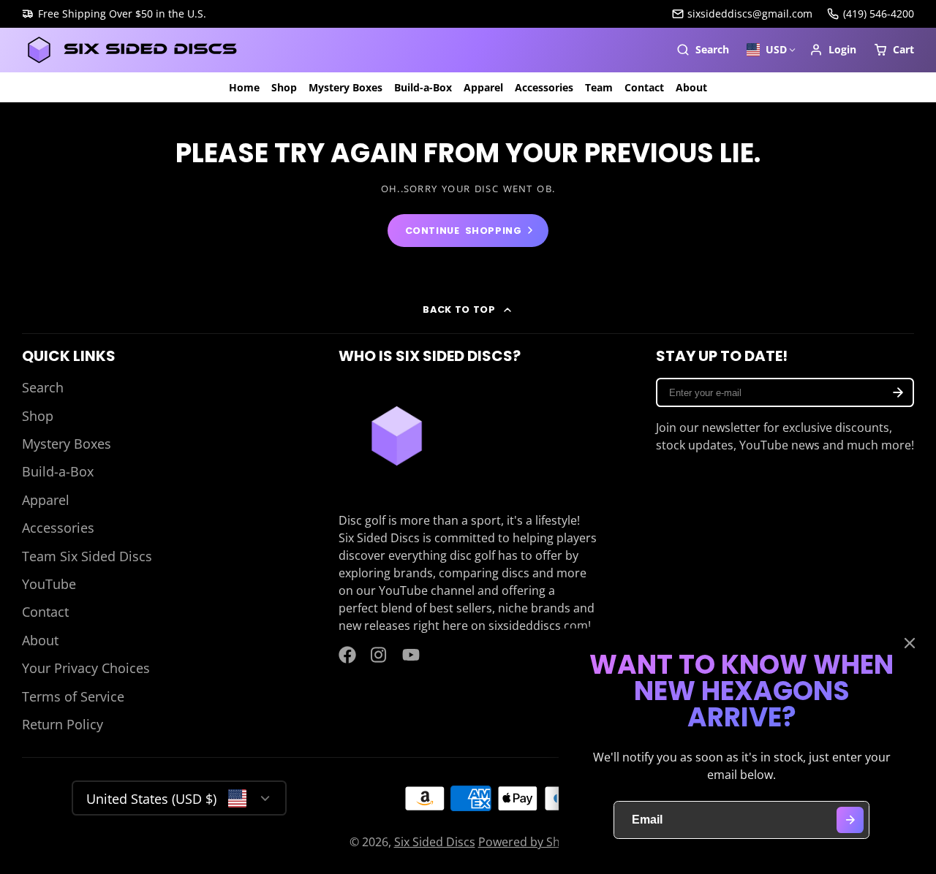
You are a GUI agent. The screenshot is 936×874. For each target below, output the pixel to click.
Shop (284, 87)
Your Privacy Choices (86, 668)
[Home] (131, 50)
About (691, 87)
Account (832, 49)
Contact (644, 87)
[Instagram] (379, 655)
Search (43, 387)
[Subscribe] (898, 392)
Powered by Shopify (532, 842)
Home (244, 87)
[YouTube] (411, 655)
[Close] (909, 643)
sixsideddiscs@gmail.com (749, 13)
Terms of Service (73, 696)
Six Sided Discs (434, 842)
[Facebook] (347, 655)
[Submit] (850, 820)
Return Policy (62, 724)
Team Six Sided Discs (87, 556)
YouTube (49, 584)
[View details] (397, 436)
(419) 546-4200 (878, 13)
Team (599, 87)
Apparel (483, 87)
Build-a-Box (423, 87)
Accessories (544, 87)
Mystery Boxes (345, 87)
